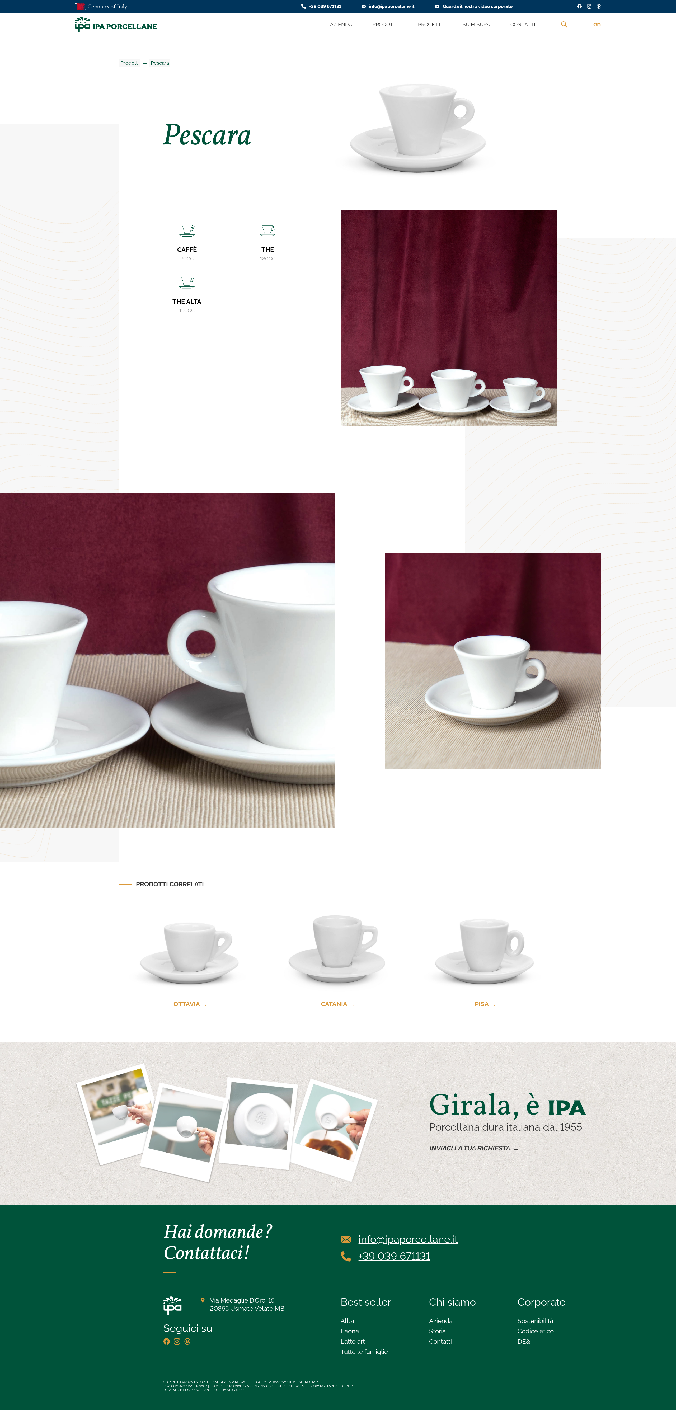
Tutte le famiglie (364, 1352)
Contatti (440, 1341)
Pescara (160, 63)
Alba (347, 1321)
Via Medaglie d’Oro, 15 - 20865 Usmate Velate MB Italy (274, 1382)
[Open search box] (564, 24)
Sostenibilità (535, 1321)
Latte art (353, 1341)
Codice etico (536, 1331)
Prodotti (129, 63)
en (597, 24)
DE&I (525, 1341)
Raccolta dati (281, 1386)
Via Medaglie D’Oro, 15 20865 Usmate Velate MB (247, 1304)
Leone (350, 1331)
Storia (437, 1331)
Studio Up (235, 1390)
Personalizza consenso (246, 1386)
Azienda (441, 1321)
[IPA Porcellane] (116, 24)
